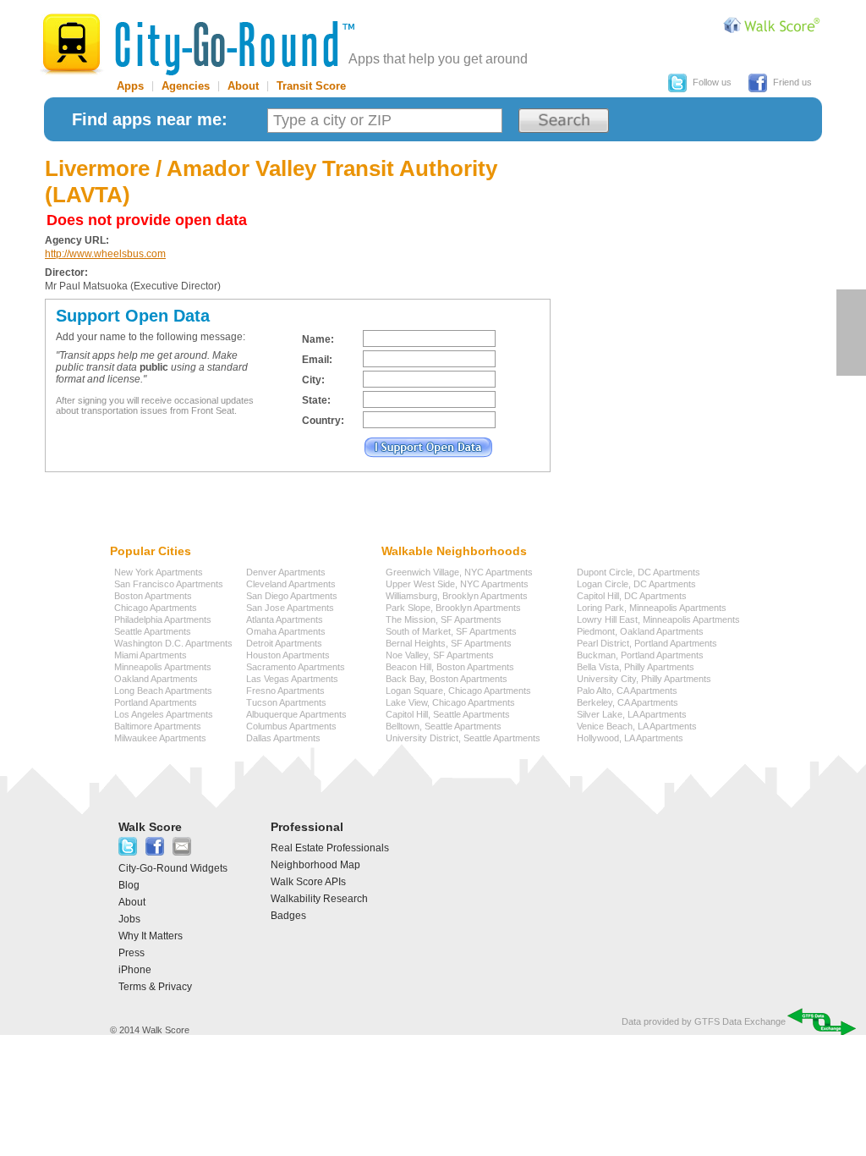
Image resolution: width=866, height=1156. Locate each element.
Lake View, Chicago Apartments (450, 702)
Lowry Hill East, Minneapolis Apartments (658, 619)
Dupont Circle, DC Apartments (638, 572)
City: (313, 380)
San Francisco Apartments (168, 584)
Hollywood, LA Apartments (630, 738)
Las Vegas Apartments (292, 679)
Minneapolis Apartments (162, 667)
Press (131, 953)
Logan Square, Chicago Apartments (458, 690)
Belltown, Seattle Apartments (444, 726)
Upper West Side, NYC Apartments (457, 584)
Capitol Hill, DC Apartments (632, 596)
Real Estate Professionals (330, 848)
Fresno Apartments (285, 690)
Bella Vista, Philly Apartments (635, 667)
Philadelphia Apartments (162, 619)
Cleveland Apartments (291, 584)
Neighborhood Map (315, 865)
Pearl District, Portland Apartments (647, 643)
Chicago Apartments (155, 608)
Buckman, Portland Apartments (640, 655)
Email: (317, 360)
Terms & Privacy (155, 987)
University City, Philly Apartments (644, 679)
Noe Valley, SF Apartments (440, 655)
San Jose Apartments (290, 608)
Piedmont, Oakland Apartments (640, 631)
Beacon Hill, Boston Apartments (450, 667)
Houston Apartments (288, 655)
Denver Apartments (286, 572)
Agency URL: (77, 240)
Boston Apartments (153, 596)
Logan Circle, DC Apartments (636, 584)
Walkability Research (319, 899)
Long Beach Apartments (163, 690)
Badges (288, 916)
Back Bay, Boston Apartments (446, 679)
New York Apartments (158, 572)
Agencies (186, 86)
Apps (130, 86)
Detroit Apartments (284, 643)
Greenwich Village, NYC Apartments (459, 572)
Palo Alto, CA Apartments (627, 690)
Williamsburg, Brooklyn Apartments (457, 596)
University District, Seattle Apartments (463, 738)
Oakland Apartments (156, 679)
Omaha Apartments (286, 631)
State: (316, 400)
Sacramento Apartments (295, 667)
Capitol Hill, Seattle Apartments (448, 714)
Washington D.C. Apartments (173, 643)
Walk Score (150, 827)
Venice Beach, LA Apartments (637, 726)
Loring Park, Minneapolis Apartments (651, 608)
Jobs (129, 919)
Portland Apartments (155, 702)
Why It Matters (150, 936)
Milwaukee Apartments (160, 738)
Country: (323, 421)
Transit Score (311, 86)
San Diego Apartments (291, 596)
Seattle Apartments (152, 631)
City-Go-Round (197, 44)
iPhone (134, 970)
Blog (129, 885)
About (243, 86)
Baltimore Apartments (157, 726)
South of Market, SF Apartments (451, 631)
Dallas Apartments (283, 738)
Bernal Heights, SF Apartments (449, 643)
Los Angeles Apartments (163, 714)
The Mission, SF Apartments (444, 619)
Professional (307, 827)
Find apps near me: (149, 119)
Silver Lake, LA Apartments (632, 714)
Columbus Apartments (291, 726)
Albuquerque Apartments (296, 714)
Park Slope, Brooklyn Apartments (453, 608)
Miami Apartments (150, 655)
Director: (66, 272)
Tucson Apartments (286, 702)
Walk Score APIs (308, 882)
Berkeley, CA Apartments (627, 702)
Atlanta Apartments (284, 619)
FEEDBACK (851, 332)
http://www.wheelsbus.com (105, 254)
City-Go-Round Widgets (172, 868)
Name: (318, 339)
